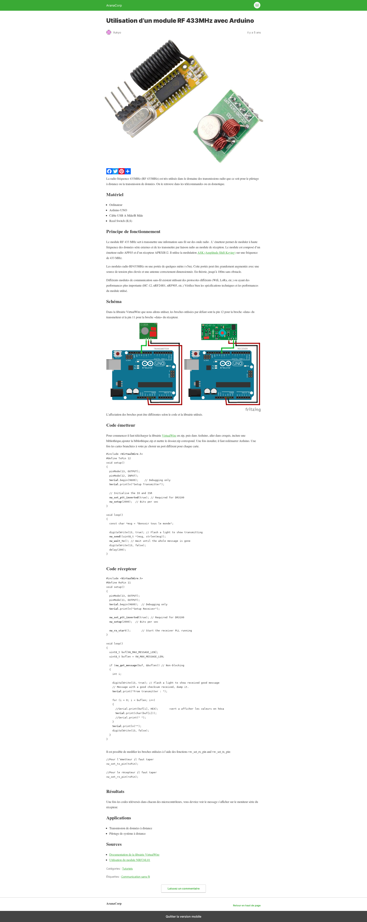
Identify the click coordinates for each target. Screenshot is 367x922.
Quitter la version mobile (183, 916)
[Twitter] (115, 173)
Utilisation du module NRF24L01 (129, 860)
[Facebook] (109, 173)
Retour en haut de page (247, 905)
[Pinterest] (122, 173)
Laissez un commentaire (184, 888)
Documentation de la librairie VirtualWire (134, 854)
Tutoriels (127, 868)
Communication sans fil (135, 876)
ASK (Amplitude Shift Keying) (216, 252)
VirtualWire (169, 435)
